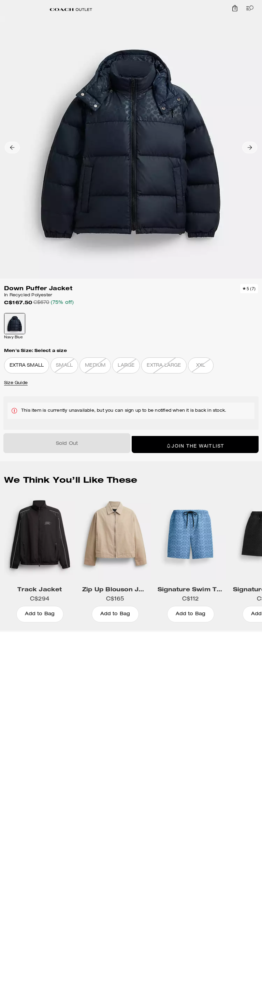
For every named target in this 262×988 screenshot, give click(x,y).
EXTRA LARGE (164, 366)
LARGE (126, 366)
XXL (200, 366)
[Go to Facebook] (156, 700)
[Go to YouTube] (125, 700)
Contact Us (39, 680)
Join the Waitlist (198, 446)
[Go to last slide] (12, 147)
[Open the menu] (248, 8)
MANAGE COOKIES (149, 722)
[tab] (71, 9)
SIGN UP (240, 652)
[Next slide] (249, 147)
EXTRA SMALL (27, 366)
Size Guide (16, 383)
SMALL (64, 366)
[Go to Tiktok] (140, 700)
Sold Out (67, 443)
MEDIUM (95, 366)
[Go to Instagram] (109, 700)
